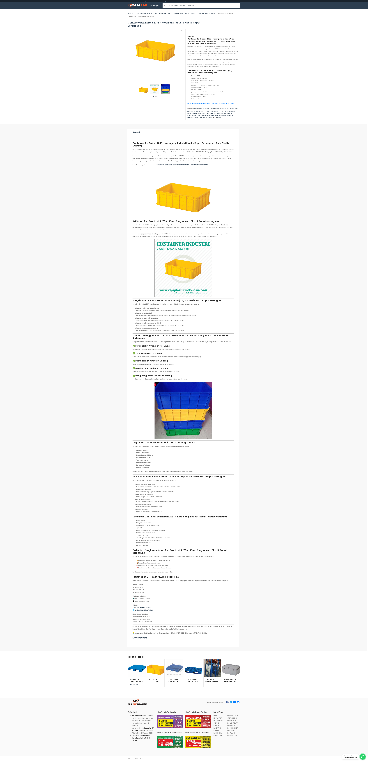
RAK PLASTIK (231, 733)
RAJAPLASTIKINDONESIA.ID (142, 608)
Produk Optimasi (208, 117)
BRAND (216, 715)
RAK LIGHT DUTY (232, 723)
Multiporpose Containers (226, 115)
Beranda (130, 1)
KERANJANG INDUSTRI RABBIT (209, 115)
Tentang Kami (154, 1)
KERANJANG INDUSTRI (193, 115)
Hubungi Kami (165, 1)
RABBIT (219, 117)
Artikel (137, 1)
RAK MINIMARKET (232, 728)
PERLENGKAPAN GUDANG (144, 13)
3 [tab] (156, 96)
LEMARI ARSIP (218, 718)
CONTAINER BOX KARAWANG (217, 112)
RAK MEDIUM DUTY (233, 725)
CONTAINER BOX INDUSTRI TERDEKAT (184, 13)
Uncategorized (232, 735)
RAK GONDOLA (218, 733)
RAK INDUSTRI (231, 720)
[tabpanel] (144, 89)
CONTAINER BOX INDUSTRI (162, 13)
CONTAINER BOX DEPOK (194, 110)
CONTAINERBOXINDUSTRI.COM (211, 103)
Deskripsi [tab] (136, 132)
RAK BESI (216, 730)
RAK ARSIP (217, 725)
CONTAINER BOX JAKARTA (201, 112)
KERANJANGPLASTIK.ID (227, 103)
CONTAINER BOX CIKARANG (207, 13)
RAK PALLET (231, 730)
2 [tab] (155, 96)
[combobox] (201, 5)
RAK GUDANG (218, 735)
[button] (181, 30)
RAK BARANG (218, 728)
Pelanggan (145, 1)
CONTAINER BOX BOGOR (214, 108)
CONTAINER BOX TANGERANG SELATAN (221, 113)
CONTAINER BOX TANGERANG (200, 113)
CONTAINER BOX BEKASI (200, 108)
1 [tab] (153, 96)
